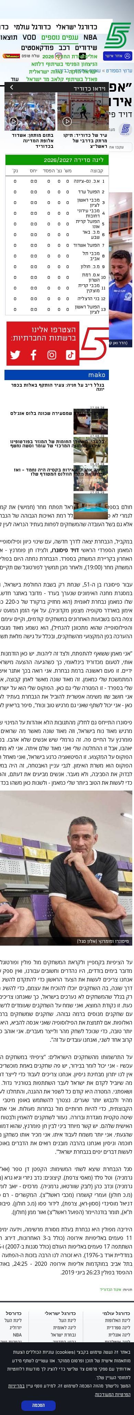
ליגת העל (67, 1321)
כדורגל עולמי (32, 27)
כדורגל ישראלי (76, 27)
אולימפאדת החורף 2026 (69, 56)
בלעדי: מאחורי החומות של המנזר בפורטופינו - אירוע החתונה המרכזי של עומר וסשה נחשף (57, 443)
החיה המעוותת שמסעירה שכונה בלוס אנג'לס (57, 413)
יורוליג (16, 1328)
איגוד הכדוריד (110, 1289)
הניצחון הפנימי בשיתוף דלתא (64, 64)
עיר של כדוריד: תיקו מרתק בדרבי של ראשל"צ (85, 141)
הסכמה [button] (38, 1405)
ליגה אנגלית (119, 1335)
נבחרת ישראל (63, 1335)
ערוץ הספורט (118, 34)
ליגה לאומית (64, 1328)
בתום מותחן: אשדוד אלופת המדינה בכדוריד (33, 141)
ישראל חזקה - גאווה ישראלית (63, 71)
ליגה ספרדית (118, 1328)
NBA (17, 1335)
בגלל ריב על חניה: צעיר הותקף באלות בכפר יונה (57, 387)
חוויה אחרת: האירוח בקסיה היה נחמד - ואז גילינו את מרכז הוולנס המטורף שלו (59, 472)
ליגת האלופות (117, 1321)
